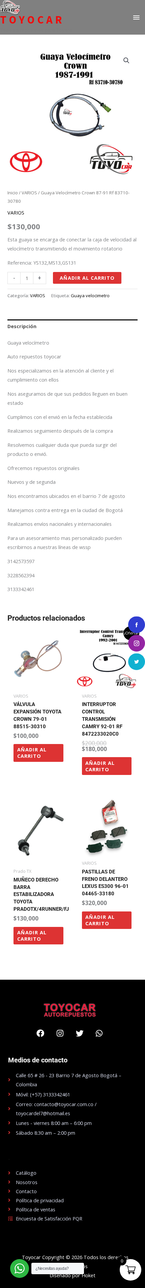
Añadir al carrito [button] (32, 752)
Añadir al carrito (87, 277)
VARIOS (29, 193)
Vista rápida (38, 684)
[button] (126, 60)
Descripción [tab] (21, 326)
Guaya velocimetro (90, 295)
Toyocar (32, 19)
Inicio (12, 193)
